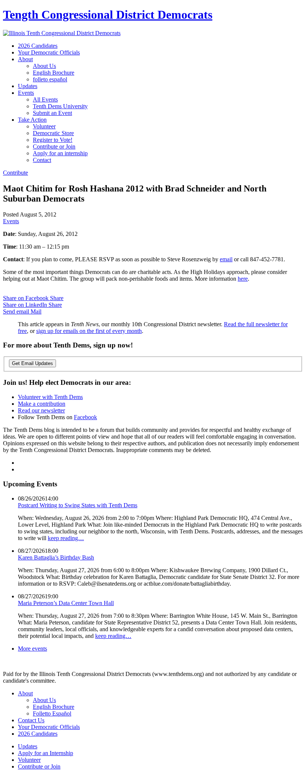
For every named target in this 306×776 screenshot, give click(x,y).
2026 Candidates (37, 46)
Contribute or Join (54, 146)
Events (26, 93)
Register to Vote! (52, 140)
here (243, 278)
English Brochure (53, 72)
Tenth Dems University (60, 106)
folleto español (50, 79)
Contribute (15, 172)
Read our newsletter (41, 410)
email (226, 259)
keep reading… (66, 538)
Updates (27, 86)
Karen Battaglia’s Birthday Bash (56, 557)
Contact (42, 160)
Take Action (32, 119)
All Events (45, 99)
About (25, 59)
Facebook (85, 417)
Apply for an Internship (45, 753)
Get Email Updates (32, 363)
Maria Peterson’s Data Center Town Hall (66, 603)
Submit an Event (52, 113)
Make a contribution (41, 404)
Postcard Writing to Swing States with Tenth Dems (77, 505)
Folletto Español (52, 713)
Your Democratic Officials (49, 52)
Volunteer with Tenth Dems (50, 397)
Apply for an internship (60, 153)
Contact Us (31, 720)
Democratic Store (53, 133)
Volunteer (44, 126)
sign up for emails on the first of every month (89, 331)
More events (32, 648)
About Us (44, 66)
